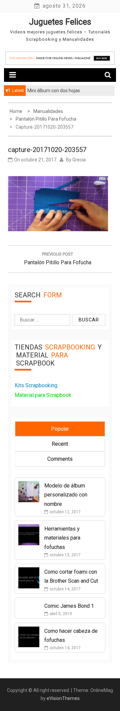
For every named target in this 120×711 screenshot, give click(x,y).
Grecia (79, 159)
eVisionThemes (63, 698)
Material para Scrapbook (43, 395)
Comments (60, 459)
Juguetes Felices (60, 22)
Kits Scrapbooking (36, 385)
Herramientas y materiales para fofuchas (62, 538)
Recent (60, 444)
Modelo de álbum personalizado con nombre (65, 494)
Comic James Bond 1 (69, 606)
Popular (60, 429)
